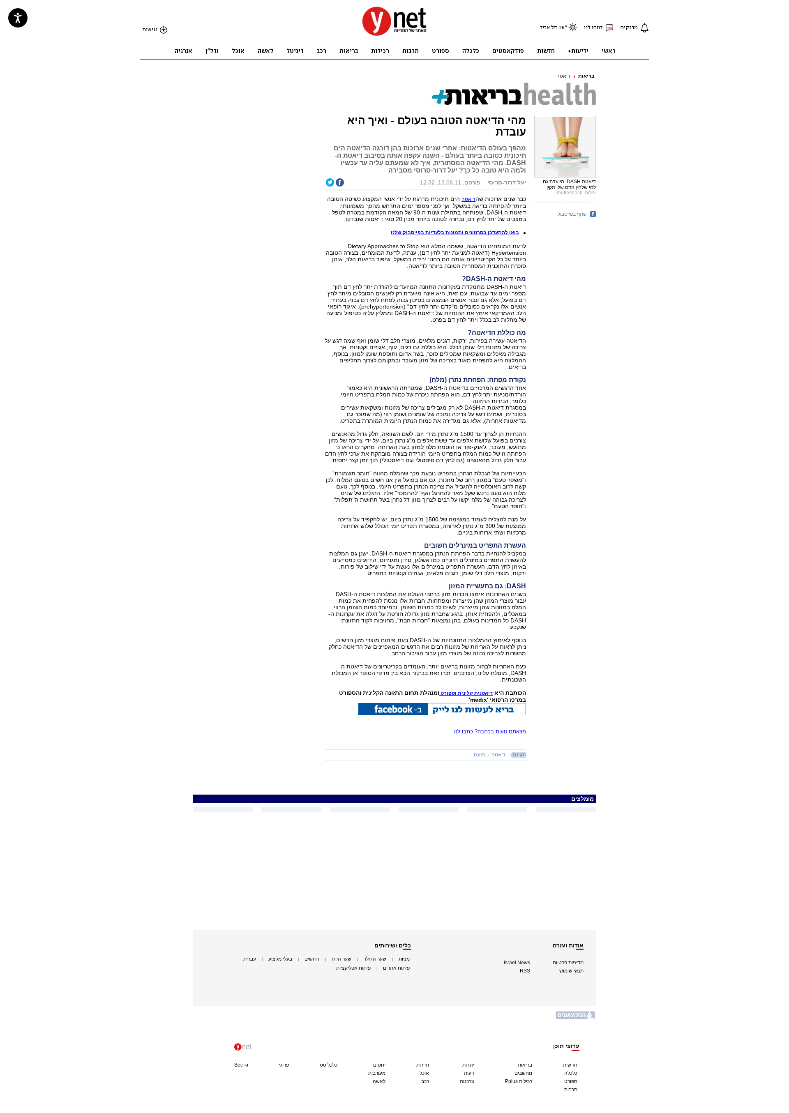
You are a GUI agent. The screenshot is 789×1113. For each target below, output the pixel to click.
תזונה (479, 755)
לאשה (379, 1081)
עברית (249, 959)
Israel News (517, 963)
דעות (469, 1073)
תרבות (570, 1089)
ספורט (570, 1081)
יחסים (379, 1065)
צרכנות (467, 1081)
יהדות (468, 1065)
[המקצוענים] (576, 1018)
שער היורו (341, 959)
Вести (241, 1065)
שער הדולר (375, 959)
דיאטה (563, 76)
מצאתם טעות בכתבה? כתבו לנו (490, 731)
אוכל (424, 1073)
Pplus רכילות (518, 1081)
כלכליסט (328, 1065)
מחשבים (523, 1073)
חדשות (570, 1065)
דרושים (312, 959)
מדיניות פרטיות (568, 963)
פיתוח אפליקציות (353, 968)
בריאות (586, 76)
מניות (404, 959)
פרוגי (284, 1065)
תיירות (422, 1065)
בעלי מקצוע (280, 959)
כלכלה (570, 1073)
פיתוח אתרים (396, 968)
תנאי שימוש (571, 971)
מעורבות (376, 1073)
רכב (425, 1081)
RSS (525, 971)
